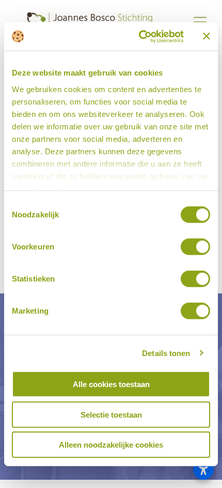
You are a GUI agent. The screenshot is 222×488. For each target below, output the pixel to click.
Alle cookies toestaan (111, 384)
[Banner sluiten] (206, 36)
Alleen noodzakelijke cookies (111, 444)
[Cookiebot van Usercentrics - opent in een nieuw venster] (140, 36)
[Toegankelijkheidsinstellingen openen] (203, 469)
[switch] (195, 247)
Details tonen (166, 352)
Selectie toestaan (111, 414)
